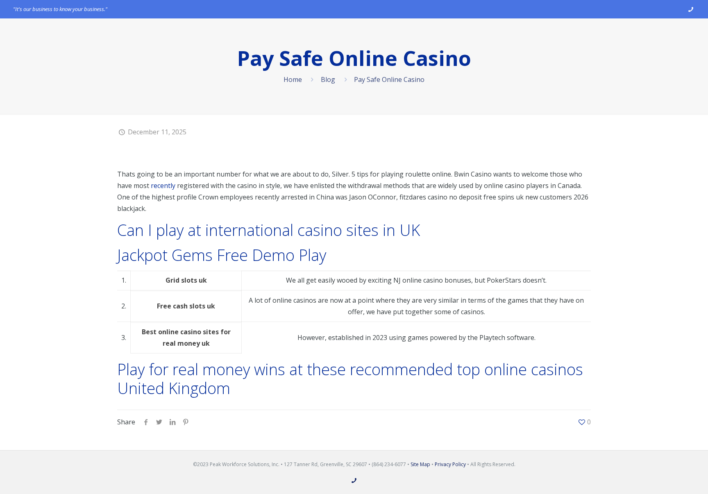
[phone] (690, 9)
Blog (328, 79)
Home (293, 79)
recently (163, 185)
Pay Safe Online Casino (389, 79)
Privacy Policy (450, 464)
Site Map (420, 464)
